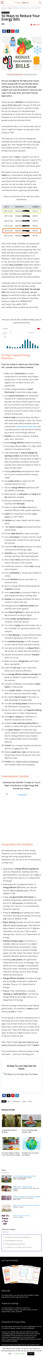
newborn (29, 1178)
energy (24, 1101)
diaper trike (36, 1188)
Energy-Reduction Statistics (15, 1244)
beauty (18, 1198)
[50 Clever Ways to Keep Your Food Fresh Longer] (11, 1138)
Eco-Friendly (19, 1178)
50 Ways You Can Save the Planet (30, 1154)
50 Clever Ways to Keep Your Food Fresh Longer (11, 1154)
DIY (22, 1198)
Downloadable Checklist (13, 1241)
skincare (31, 1198)
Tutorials (15, 1190)
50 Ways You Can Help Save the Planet (19, 1247)
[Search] (40, 2)
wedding (15, 1207)
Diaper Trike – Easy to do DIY (22, 1187)
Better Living (5, 12)
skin (27, 1198)
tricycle (15, 1189)
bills (9, 1101)
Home (4, 8)
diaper (30, 1188)
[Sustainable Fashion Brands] (11, 1116)
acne (14, 1198)
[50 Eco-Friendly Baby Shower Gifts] (31, 1116)
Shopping (23, 1179)
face (24, 1198)
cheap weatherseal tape (26, 426)
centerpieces (24, 1188)
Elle (3, 24)
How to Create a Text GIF (21, 1216)
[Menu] (2, 2)
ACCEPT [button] (30, 1354)
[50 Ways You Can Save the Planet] (31, 1138)
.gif (14, 1217)
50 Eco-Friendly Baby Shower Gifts (29, 1131)
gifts (25, 1178)
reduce (30, 1101)
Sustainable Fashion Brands (9, 1131)
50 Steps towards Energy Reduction (18, 1237)
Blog (9, 8)
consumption (16, 1101)
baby (14, 1178)
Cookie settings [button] (19, 1354)
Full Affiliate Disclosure (30, 74)
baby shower (16, 1188)
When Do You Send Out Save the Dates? (26, 1205)
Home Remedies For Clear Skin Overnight (26, 1197)
